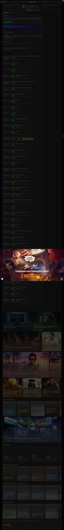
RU (38, 520)
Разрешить (29, 10)
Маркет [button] (35, 1)
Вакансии (16, 520)
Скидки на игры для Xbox (8, 44)
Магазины (13, 12)
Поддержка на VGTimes (25, 65)
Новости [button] (13, 1)
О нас (10, 520)
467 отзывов (18, 65)
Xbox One (33, 36)
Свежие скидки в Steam (16, 43)
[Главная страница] (4, 1)
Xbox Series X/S (21, 36)
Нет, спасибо (36, 10)
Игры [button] (26, 1)
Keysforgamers (18, 140)
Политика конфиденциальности (27, 520)
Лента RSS (35, 520)
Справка (4, 520)
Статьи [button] (18, 1)
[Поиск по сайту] (58, 1)
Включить (20, 529)
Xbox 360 (11, 37)
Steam (14, 109)
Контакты (20, 520)
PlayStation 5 (15, 36)
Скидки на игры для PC (7, 43)
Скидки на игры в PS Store (33, 43)
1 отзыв (18, 109)
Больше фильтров (7, 39)
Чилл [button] (39, 1)
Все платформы (13, 10)
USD (7, 32)
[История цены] (15, 57)
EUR (5, 32)
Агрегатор (7, 10)
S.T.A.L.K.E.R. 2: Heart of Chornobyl (50, 5)
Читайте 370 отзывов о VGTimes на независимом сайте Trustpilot (29, 22)
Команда (13, 520)
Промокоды (29, 140)
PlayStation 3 (6, 37)
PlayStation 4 (28, 36)
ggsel (13, 65)
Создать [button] (8, 7)
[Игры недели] (60, 5)
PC (11, 36)
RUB (10, 32)
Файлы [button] (30, 1)
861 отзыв (24, 140)
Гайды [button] (22, 1)
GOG (13, 165)
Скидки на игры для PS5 (25, 43)
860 (29, 305)
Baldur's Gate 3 (13, 5)
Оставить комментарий (38, 329)
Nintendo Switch (39, 36)
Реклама (7, 520)
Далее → (32, 305)
